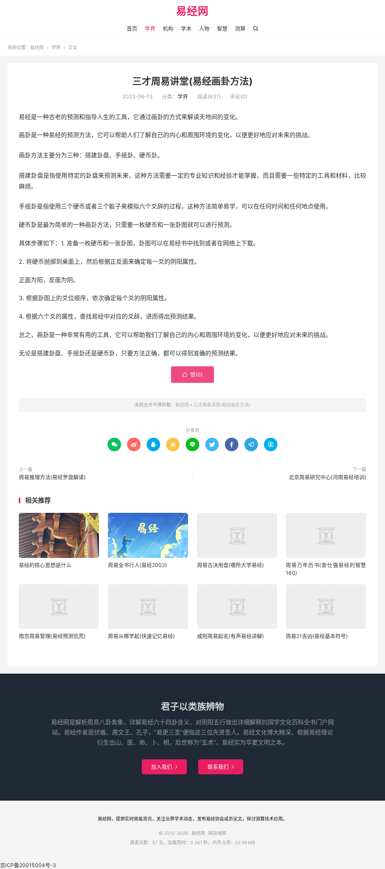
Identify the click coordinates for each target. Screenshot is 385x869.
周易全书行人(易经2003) (137, 565)
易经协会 (215, 819)
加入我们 (164, 766)
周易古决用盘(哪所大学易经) (230, 565)
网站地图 (217, 833)
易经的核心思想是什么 (45, 565)
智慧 (222, 28)
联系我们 (221, 766)
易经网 (192, 12)
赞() (192, 374)
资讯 (147, 819)
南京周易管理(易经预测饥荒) (52, 636)
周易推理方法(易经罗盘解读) (52, 477)
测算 (240, 28)
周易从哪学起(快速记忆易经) (141, 636)
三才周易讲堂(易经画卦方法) (192, 81)
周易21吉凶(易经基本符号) (317, 636)
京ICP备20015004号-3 (28, 865)
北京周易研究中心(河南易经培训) (327, 477)
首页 (132, 28)
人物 (204, 28)
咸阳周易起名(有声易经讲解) (230, 636)
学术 (186, 28)
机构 (168, 28)
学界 (150, 28)
